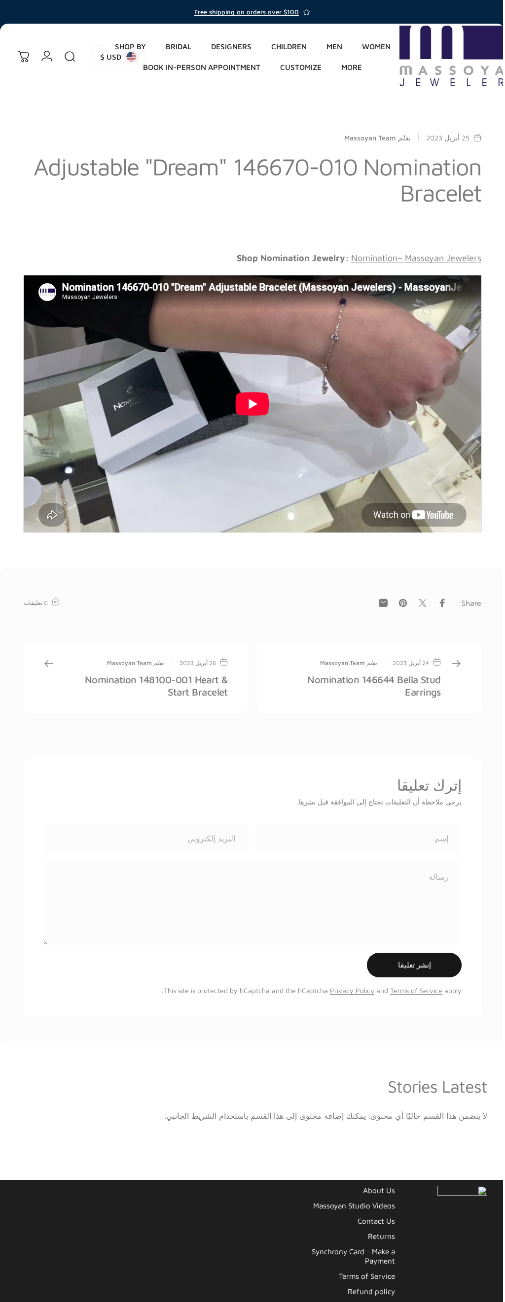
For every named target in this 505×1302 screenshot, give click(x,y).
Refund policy (364, 1287)
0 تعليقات (36, 598)
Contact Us (369, 1216)
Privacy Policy (345, 986)
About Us (372, 1185)
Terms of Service (409, 986)
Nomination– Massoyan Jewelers (409, 258)
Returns (374, 1231)
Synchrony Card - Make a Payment (346, 1252)
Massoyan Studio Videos (347, 1201)
